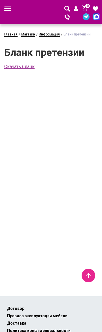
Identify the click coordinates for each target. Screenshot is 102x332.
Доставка (16, 323)
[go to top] (88, 275)
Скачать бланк (19, 66)
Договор (15, 308)
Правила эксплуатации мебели (37, 316)
